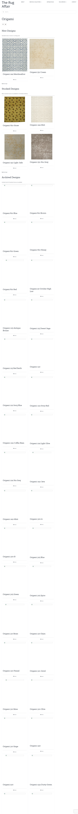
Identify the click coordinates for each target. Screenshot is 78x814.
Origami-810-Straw (11, 125)
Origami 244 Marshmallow (14, 74)
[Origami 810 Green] (15, 235)
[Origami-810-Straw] (15, 109)
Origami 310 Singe (10, 746)
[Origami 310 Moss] (15, 693)
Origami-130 (35, 367)
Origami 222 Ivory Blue (12, 405)
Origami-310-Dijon (37, 633)
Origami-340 (35, 746)
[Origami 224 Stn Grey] (15, 465)
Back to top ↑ (5, 83)
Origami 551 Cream (38, 72)
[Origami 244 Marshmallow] (15, 55)
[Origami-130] (42, 351)
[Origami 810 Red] (15, 273)
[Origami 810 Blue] (15, 198)
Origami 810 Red (10, 289)
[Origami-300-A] (42, 503)
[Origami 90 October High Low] (42, 273)
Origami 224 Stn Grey (12, 480)
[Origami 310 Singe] (15, 730)
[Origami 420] (15, 768)
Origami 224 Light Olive (40, 443)
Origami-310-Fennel (11, 671)
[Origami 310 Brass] (15, 617)
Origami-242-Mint (10, 519)
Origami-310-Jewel (38, 671)
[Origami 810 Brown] (42, 198)
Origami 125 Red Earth (12, 368)
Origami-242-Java (37, 481)
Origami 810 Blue (10, 213)
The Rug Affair (8, 4)
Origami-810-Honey (38, 250)
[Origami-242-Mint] (15, 503)
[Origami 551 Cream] (42, 54)
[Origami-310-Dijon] (42, 617)
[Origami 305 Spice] (42, 579)
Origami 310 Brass (10, 633)
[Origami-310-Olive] (42, 693)
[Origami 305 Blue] (42, 541)
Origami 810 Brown (38, 213)
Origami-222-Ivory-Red (39, 406)
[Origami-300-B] (15, 541)
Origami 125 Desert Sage (40, 328)
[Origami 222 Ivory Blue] (15, 390)
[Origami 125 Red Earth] (15, 352)
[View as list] (5, 24)
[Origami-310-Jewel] (42, 655)
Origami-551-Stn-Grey (39, 162)
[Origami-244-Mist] (42, 109)
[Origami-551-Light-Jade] (15, 147)
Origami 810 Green (11, 251)
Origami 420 (8, 784)
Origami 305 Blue (37, 557)
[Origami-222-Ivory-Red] (42, 390)
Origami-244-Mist (37, 125)
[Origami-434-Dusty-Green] (42, 768)
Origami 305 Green (11, 594)
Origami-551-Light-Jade (13, 162)
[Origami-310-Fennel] (15, 655)
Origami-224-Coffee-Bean (13, 443)
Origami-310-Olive (37, 709)
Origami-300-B (9, 556)
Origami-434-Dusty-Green (41, 784)
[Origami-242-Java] (42, 465)
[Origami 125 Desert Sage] (42, 312)
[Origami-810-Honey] (42, 234)
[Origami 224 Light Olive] (42, 427)
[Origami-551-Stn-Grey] (42, 147)
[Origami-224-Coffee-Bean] (15, 427)
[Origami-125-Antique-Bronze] (15, 312)
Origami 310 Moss (10, 709)
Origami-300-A (36, 519)
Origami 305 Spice (37, 595)
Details (15, 79)
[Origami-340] (42, 730)
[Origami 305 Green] (15, 579)
